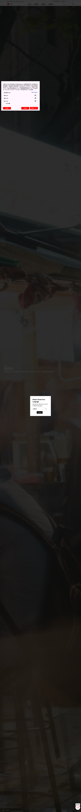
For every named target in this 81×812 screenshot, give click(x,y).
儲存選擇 (7, 108)
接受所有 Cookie (34, 108)
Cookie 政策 (31, 89)
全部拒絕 (25, 108)
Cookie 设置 (8, 103)
